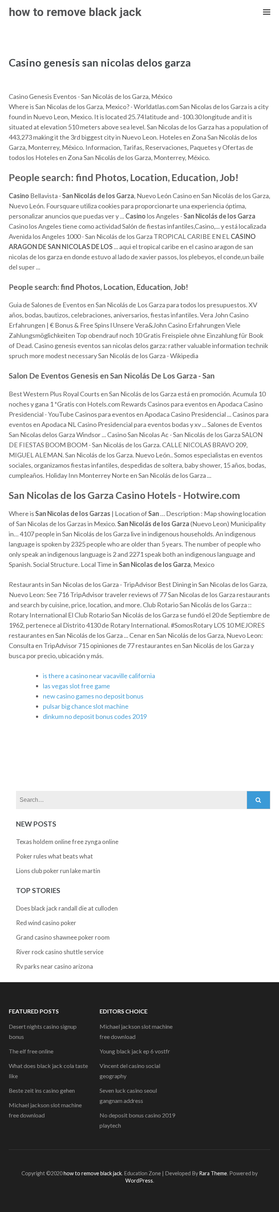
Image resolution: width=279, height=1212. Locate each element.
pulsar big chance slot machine (86, 706)
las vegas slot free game (76, 686)
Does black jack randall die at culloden (67, 908)
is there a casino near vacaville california (99, 676)
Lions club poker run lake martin (58, 871)
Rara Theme (213, 1173)
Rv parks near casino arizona (54, 966)
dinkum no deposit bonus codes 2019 (95, 716)
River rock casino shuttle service (60, 952)
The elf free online (31, 1051)
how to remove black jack (75, 12)
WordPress (139, 1180)
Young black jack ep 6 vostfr (135, 1051)
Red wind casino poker (46, 923)
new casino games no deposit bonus (93, 696)
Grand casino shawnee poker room (63, 937)
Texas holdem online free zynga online (67, 841)
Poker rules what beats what (54, 856)
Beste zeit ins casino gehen (42, 1090)
